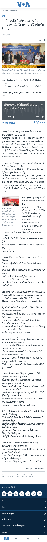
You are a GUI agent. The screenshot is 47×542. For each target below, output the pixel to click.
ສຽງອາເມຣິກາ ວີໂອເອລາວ (16, 108)
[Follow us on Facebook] (4, 493)
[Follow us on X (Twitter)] (21, 493)
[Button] (42, 40)
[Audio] (28, 538)
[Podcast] (33, 493)
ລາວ (3, 16)
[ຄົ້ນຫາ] (39, 538)
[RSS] (27, 493)
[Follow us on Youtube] (9, 493)
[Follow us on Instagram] (15, 493)
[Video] (16, 538)
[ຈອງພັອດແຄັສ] (39, 493)
